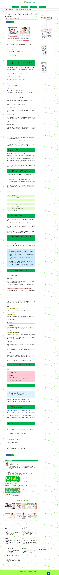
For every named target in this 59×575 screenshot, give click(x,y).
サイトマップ (36, 571)
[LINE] (12, 22)
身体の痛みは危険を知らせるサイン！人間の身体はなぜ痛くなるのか (49, 35)
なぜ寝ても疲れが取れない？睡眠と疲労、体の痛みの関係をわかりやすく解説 (49, 23)
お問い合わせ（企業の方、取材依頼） (26, 571)
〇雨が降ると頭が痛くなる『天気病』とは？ (29, 541)
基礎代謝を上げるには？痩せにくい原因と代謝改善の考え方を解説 (21, 521)
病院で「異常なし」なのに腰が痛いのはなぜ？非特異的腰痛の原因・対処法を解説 (44, 51)
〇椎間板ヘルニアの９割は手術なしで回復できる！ (13, 531)
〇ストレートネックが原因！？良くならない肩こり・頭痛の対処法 (30, 531)
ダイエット (13, 9)
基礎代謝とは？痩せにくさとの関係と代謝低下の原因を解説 (10, 520)
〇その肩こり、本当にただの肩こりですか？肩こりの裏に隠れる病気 (29, 533)
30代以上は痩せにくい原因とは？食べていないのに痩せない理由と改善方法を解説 (32, 511)
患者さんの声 (33, 6)
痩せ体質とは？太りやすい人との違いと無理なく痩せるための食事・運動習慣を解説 (32, 521)
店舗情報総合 (15, 6)
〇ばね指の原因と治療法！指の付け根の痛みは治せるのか (13, 561)
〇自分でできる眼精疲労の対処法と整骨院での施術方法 (30, 551)
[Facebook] (8, 22)
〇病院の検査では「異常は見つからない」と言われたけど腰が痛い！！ (13, 533)
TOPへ (49, 573)
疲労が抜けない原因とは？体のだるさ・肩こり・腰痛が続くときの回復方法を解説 (44, 24)
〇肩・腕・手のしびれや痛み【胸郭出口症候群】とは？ (13, 543)
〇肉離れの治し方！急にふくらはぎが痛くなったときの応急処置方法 (13, 553)
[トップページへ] (29, 2)
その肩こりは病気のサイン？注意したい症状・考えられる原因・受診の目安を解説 (44, 68)
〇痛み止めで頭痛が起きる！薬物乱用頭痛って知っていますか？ (30, 543)
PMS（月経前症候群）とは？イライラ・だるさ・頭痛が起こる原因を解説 (44, 35)
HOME (6, 9)
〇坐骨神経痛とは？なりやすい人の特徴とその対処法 (13, 541)
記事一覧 (10, 9)
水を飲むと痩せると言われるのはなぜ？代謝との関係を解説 (23, 9)
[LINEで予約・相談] (12, 479)
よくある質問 (42, 6)
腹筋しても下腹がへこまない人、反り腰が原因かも (10, 510)
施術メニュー (24, 6)
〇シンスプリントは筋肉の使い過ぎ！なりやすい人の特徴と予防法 (13, 551)
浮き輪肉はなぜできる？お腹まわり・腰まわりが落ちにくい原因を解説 (21, 511)
